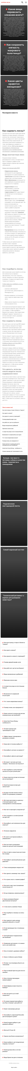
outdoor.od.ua (5, 2)
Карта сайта (14, 1067)
